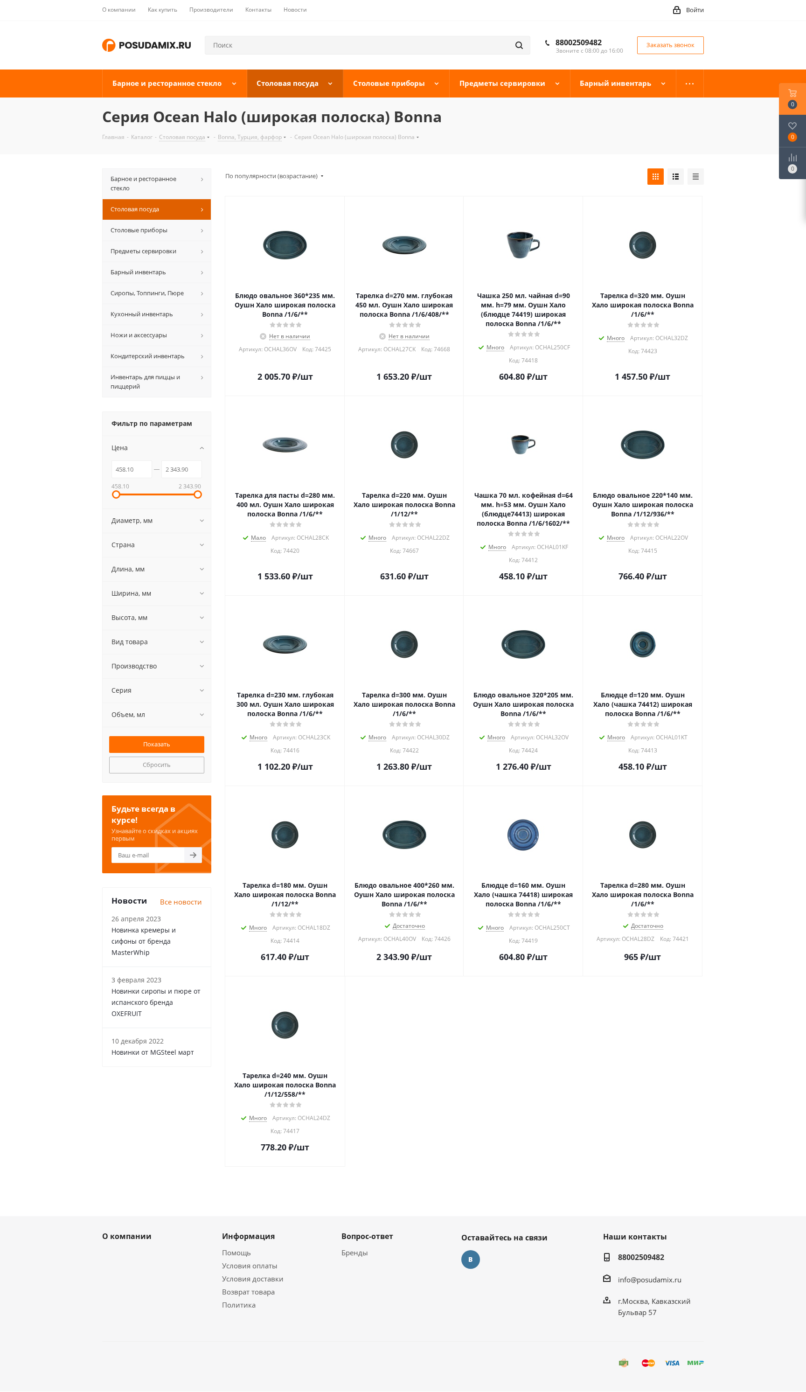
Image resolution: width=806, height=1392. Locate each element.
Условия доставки (253, 1278)
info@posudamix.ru (649, 1279)
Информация (248, 1236)
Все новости (181, 901)
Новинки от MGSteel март (152, 1052)
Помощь (236, 1252)
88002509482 (579, 42)
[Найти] (519, 45)
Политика (239, 1304)
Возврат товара (248, 1291)
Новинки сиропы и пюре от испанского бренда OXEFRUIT (156, 1002)
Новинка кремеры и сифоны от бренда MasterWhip (143, 941)
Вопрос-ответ (367, 1236)
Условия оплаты (250, 1265)
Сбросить (157, 764)
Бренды (354, 1252)
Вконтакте (470, 1259)
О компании (127, 1236)
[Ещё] (690, 83)
